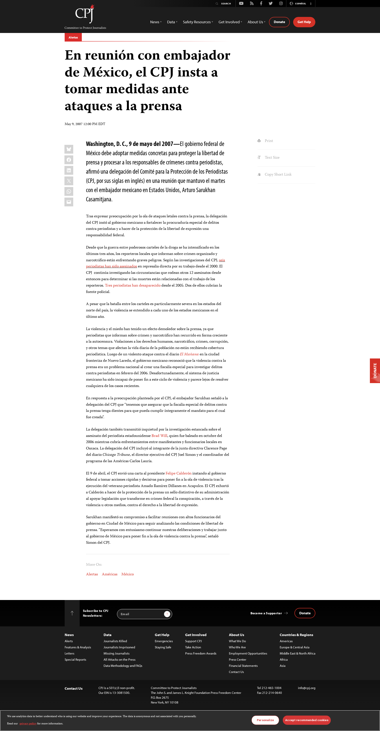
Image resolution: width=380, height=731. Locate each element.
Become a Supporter (266, 613)
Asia (282, 666)
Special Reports (75, 659)
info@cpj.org (306, 688)
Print (268, 141)
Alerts (69, 641)
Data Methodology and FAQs (123, 666)
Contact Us (236, 672)
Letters (69, 653)
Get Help (304, 22)
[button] (310, 3)
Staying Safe (163, 647)
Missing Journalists (117, 653)
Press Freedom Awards (200, 653)
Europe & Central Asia (294, 647)
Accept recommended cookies (306, 720)
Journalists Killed (115, 641)
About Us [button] (255, 21)
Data (107, 634)
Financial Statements (243, 666)
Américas (109, 574)
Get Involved (195, 634)
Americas (286, 641)
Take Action (193, 647)
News (69, 634)
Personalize (265, 720)
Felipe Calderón (179, 473)
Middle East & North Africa (297, 653)
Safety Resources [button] (197, 21)
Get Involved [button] (229, 21)
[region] (190, 720)
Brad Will (159, 436)
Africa (284, 659)
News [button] (154, 21)
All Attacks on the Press (119, 659)
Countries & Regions (296, 634)
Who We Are (237, 647)
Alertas (73, 37)
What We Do (237, 641)
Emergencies (164, 641)
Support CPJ (193, 641)
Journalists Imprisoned (119, 647)
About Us (236, 634)
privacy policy (28, 723)
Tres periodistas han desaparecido (133, 285)
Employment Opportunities (248, 653)
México (127, 574)
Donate (279, 22)
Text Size (271, 158)
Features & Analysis (78, 647)
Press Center (237, 659)
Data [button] (171, 21)
